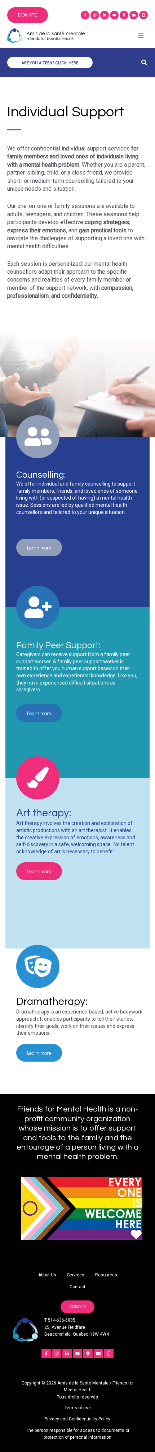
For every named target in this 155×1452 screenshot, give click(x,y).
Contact (77, 1286)
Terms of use (78, 1407)
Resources (106, 1274)
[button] (27, 15)
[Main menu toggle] (140, 35)
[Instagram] (94, 15)
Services (75, 1274)
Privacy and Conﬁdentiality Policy (77, 1418)
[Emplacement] (124, 15)
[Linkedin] (104, 15)
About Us (47, 1274)
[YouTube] (114, 15)
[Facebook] (85, 15)
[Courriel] (133, 15)
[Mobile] (143, 15)
